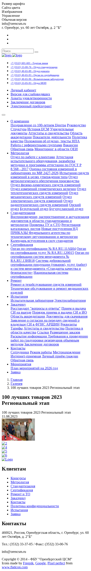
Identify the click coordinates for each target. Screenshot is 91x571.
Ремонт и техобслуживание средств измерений (46, 284)
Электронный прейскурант (31, 106)
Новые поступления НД (59, 229)
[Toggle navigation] (3, 115)
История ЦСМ (38, 129)
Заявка (16, 372)
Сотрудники (20, 352)
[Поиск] (36, 52)
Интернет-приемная (26, 356)
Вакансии (70, 145)
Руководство (76, 125)
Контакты (18, 348)
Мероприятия (21, 364)
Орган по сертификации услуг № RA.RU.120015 (48, 251)
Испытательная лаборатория (32, 300)
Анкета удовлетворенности (31, 98)
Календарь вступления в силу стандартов (42, 241)
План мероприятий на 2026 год (34, 368)
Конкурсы (18, 478)
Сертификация (22, 245)
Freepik (28, 563)
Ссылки (43, 332)
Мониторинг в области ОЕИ (56, 149)
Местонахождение (66, 352)
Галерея (16, 384)
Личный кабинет (23, 90)
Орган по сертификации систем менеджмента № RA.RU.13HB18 (50, 256)
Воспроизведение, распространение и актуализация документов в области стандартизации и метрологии (50, 221)
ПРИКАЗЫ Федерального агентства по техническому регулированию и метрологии (44, 235)
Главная (17, 380)
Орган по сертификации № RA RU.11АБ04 (43, 249)
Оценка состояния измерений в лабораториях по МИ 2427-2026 (44, 171)
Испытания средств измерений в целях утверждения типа (50, 175)
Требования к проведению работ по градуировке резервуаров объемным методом (49, 340)
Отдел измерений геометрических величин (43, 189)
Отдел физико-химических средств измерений (46, 185)
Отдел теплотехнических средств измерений (48, 191)
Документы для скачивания (66, 316)
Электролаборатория (70, 300)
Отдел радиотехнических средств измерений (42, 203)
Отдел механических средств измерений (44, 195)
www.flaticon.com (15, 567)
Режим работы (41, 352)
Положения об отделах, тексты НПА (52, 141)
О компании (20, 121)
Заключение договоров (28, 102)
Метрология (20, 153)
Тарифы (17, 328)
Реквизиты (69, 324)
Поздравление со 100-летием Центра (38, 125)
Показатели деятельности (52, 137)
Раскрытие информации (29, 336)
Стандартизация (23, 213)
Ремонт (16, 280)
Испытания (19, 296)
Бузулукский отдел (34, 209)
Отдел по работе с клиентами (33, 157)
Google (40, 563)
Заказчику (18, 304)
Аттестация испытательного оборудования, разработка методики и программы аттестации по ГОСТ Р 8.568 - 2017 (46, 163)
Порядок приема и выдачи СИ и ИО (59, 312)
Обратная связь (22, 149)
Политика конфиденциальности (35, 506)
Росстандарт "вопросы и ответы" (36, 308)
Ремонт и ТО (20, 494)
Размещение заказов (65, 332)
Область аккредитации (28, 316)
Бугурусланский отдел (66, 209)
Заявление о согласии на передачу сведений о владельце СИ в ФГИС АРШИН (45, 322)
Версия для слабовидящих (30, 94)
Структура (19, 129)
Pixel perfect (56, 563)
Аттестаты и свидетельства (48, 133)
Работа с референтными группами (36, 145)
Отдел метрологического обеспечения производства (45, 179)
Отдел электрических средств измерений (41, 199)
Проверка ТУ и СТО (45, 225)
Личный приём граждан (60, 356)
